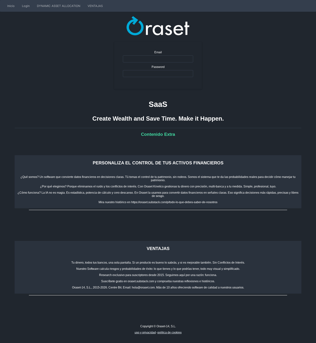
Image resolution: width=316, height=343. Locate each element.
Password (158, 66)
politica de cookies (169, 332)
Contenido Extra (158, 134)
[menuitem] (10, 5)
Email (158, 52)
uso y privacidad (145, 332)
